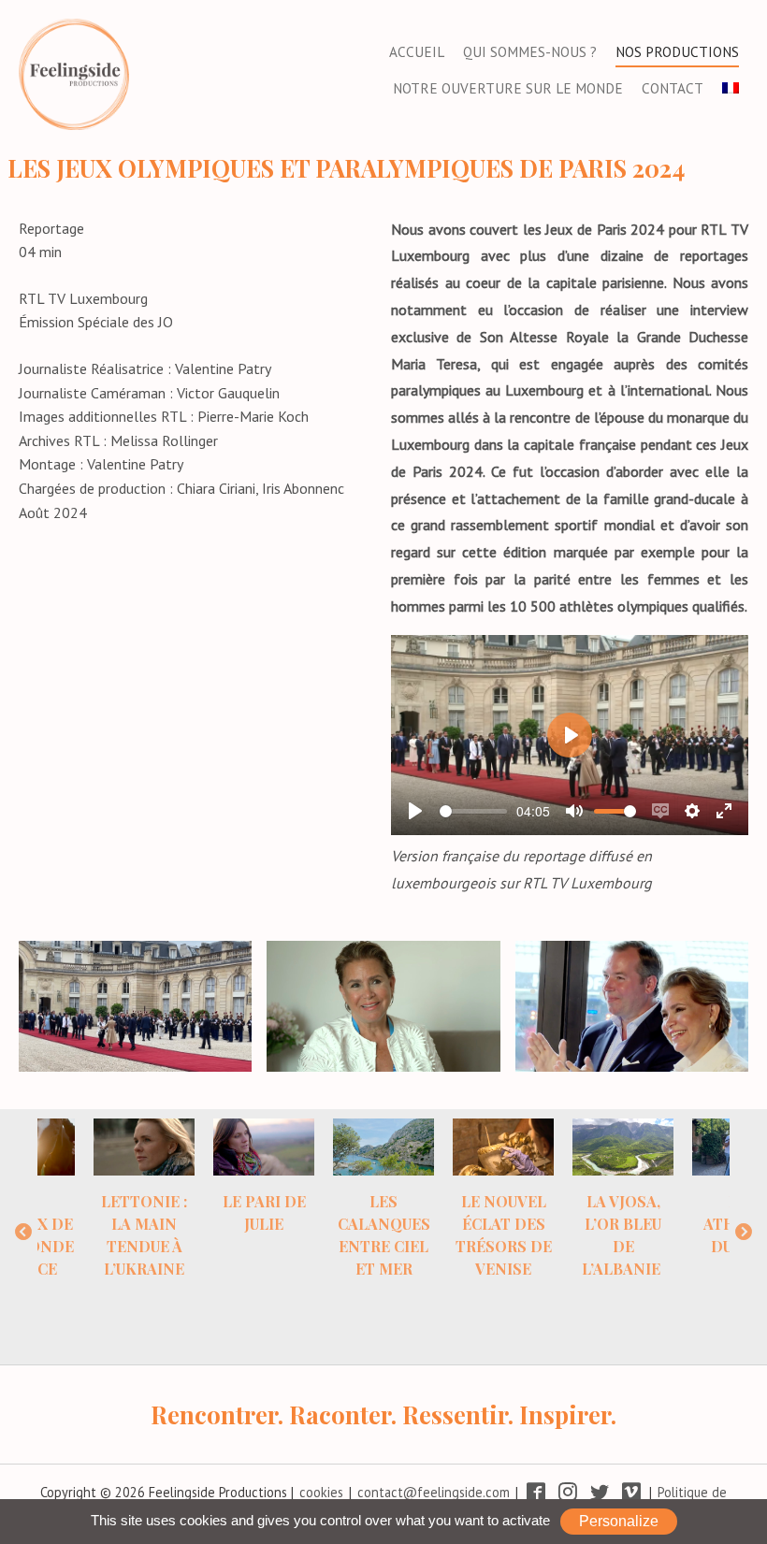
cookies (321, 1492)
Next (743, 1232)
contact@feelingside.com (433, 1492)
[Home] (74, 72)
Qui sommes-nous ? (530, 52)
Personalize (618, 1521)
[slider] (473, 811)
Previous (23, 1232)
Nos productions (677, 52)
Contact (672, 88)
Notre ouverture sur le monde (508, 88)
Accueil (416, 52)
